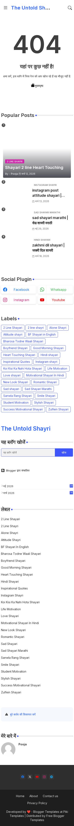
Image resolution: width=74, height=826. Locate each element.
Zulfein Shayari (58, 409)
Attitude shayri (12, 334)
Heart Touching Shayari (19, 355)
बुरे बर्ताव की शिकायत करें (23, 714)
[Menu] (5, 8)
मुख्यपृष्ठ (39, 85)
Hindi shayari (49, 355)
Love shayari (12, 375)
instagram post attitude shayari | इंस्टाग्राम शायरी (46, 193)
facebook (21, 290)
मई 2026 (38, 486)
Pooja (22, 744)
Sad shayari (11, 389)
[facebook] (22, 776)
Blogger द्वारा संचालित (17, 470)
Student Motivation (16, 402)
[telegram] (51, 776)
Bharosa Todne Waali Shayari (23, 341)
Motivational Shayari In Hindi (45, 375)
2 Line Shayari (12, 327)
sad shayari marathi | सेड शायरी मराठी (50, 220)
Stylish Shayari (44, 402)
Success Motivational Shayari (23, 409)
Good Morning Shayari (48, 348)
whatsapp (58, 290)
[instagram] (44, 776)
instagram (21, 300)
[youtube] (37, 776)
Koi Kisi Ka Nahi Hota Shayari (22, 368)
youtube (58, 300)
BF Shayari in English (42, 334)
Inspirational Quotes (16, 361)
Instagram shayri (46, 361)
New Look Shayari (15, 382)
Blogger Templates (46, 811)
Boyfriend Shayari (15, 348)
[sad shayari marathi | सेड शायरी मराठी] (16, 221)
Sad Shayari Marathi (38, 389)
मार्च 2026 (38, 493)
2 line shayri (36, 327)
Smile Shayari (46, 395)
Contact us (50, 796)
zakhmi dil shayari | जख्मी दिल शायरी (48, 248)
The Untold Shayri (32, 8)
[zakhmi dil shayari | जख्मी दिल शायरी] (16, 248)
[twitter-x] (29, 776)
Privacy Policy (37, 803)
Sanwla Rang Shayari (17, 395)
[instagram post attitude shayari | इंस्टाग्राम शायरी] (16, 193)
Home (20, 796)
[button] (70, 8)
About (33, 796)
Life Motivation (57, 368)
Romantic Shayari (45, 382)
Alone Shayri (57, 327)
